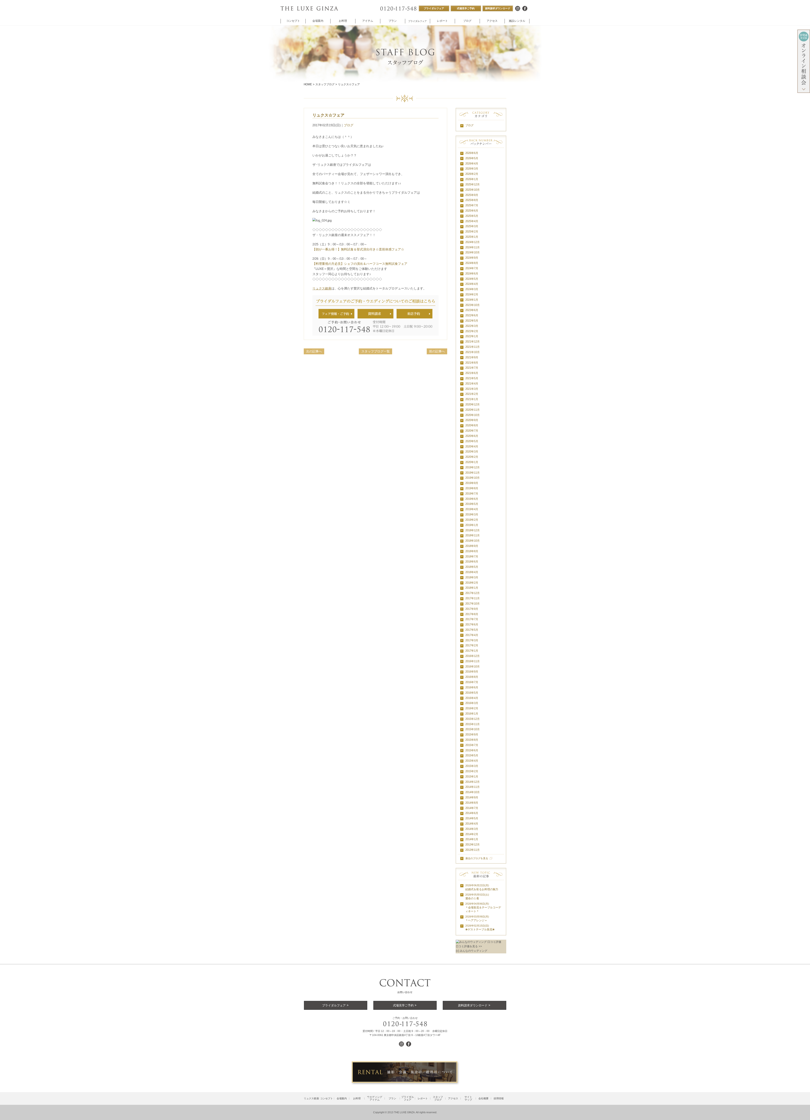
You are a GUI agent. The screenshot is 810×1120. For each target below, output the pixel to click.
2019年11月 (472, 472)
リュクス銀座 (321, 288)
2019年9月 (471, 483)
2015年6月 (471, 750)
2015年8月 (471, 739)
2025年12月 (472, 184)
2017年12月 (472, 593)
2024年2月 (471, 294)
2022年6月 (471, 315)
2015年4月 (471, 760)
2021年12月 (472, 341)
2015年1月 (471, 776)
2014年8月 (471, 802)
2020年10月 (472, 415)
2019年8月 (471, 488)
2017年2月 (471, 645)
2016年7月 (471, 682)
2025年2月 (471, 231)
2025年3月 (471, 226)
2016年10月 (472, 666)
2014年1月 (471, 839)
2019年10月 (472, 477)
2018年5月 (471, 566)
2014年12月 (472, 781)
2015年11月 (472, 724)
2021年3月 (471, 388)
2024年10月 (472, 252)
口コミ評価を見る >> (469, 946)
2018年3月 (471, 577)
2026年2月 (471, 173)
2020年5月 (471, 441)
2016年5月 (471, 692)
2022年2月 (471, 331)
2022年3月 (471, 326)
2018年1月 (471, 587)
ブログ (348, 125)
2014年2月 (471, 834)
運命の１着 (477, 896)
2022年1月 (471, 336)
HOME (308, 84)
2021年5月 (471, 378)
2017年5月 (471, 629)
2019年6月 (471, 498)
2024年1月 (471, 299)
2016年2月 (471, 708)
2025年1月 (471, 236)
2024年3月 (471, 289)
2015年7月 (471, 745)
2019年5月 (471, 504)
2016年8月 (471, 676)
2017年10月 (472, 603)
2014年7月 (471, 808)
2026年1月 (471, 179)
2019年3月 (471, 514)
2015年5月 (471, 755)
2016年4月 (471, 698)
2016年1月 (471, 713)
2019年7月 (471, 493)
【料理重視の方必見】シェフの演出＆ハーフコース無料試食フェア (359, 263)
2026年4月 (471, 163)
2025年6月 (471, 210)
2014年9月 (471, 797)
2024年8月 (471, 263)
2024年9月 (471, 257)
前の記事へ (437, 351)
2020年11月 (472, 409)
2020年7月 (471, 430)
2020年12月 (472, 404)
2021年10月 (472, 352)
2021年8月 (471, 362)
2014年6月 (471, 813)
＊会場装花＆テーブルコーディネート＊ (483, 907)
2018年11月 (472, 535)
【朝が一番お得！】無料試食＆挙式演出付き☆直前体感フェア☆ (358, 249)
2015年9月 (471, 734)
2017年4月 (471, 635)
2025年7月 (471, 205)
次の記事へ (314, 351)
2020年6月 (471, 436)
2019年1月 (471, 525)
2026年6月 (471, 153)
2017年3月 (471, 640)
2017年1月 (471, 650)
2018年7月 (471, 556)
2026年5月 (471, 158)
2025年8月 (471, 200)
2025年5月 (471, 215)
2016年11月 (472, 661)
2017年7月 (471, 619)
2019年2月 (471, 519)
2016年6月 (471, 687)
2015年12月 (472, 718)
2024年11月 (472, 247)
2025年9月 (471, 195)
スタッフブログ (325, 84)
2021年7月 (471, 367)
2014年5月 (471, 818)
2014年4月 (471, 823)
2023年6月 (471, 310)
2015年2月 (471, 771)
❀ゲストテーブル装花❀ (480, 927)
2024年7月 (471, 268)
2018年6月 (471, 561)
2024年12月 (472, 242)
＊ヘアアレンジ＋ (477, 918)
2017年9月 (471, 608)
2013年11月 (472, 849)
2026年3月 (471, 168)
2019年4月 (471, 509)
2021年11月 (472, 346)
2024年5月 (471, 278)
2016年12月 (472, 656)
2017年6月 (471, 624)
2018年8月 (471, 551)
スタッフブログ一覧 (375, 351)
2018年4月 (471, 572)
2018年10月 (472, 540)
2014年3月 (471, 828)
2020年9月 (471, 420)
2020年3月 (471, 451)
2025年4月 (471, 221)
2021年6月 (471, 373)
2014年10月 (472, 792)
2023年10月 (472, 305)
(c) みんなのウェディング (471, 950)
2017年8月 (471, 614)
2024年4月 (471, 283)
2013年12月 (472, 844)
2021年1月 (471, 399)
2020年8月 (471, 425)
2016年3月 (471, 703)
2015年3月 (471, 766)
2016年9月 (471, 671)
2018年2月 (471, 582)
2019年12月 (472, 467)
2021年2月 (471, 394)
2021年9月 (471, 357)
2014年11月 (472, 786)
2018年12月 (472, 530)
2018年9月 (471, 546)
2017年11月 (472, 598)
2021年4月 (471, 383)
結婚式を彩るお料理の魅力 (481, 887)
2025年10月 (472, 189)
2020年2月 (471, 456)
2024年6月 (471, 273)
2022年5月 (471, 320)
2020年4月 (471, 446)
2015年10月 (472, 729)
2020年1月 (471, 462)
